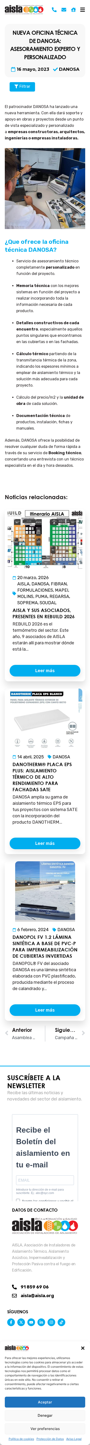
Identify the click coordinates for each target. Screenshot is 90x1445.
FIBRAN (59, 584)
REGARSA (59, 596)
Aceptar (45, 1402)
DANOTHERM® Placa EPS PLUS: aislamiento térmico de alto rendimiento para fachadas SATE (42, 777)
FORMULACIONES (35, 590)
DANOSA (69, 69)
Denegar (45, 1415)
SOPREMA (27, 602)
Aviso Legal (74, 1439)
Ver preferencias (45, 1428)
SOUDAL (48, 602)
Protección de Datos (50, 1439)
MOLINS (25, 596)
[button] (82, 1348)
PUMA (41, 596)
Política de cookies (21, 1439)
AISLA (23, 584)
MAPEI (61, 590)
